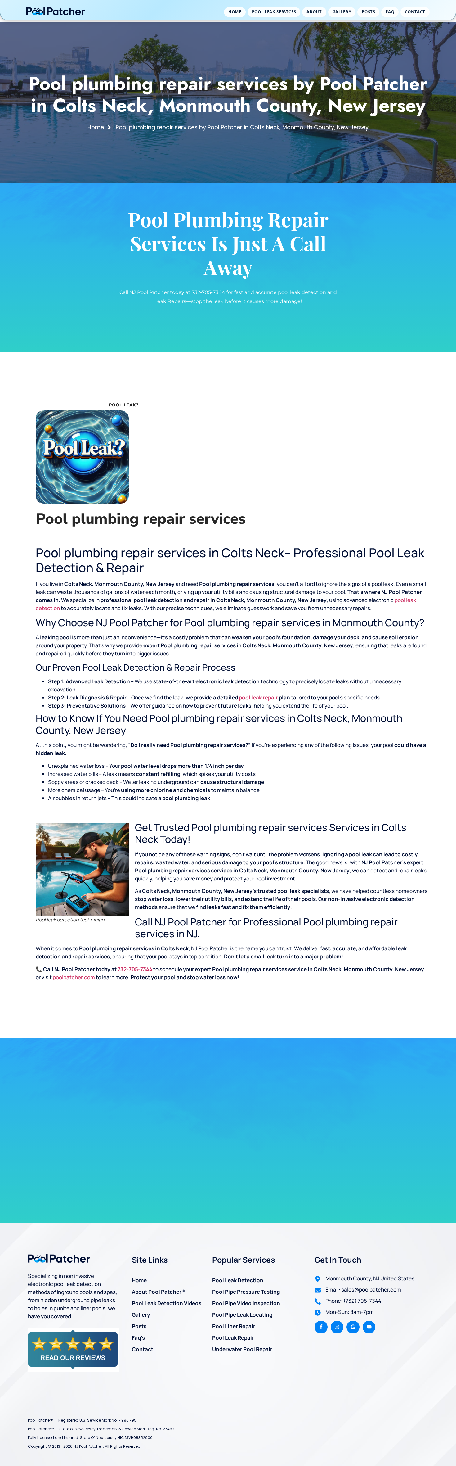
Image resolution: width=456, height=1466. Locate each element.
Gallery (342, 12)
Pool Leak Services (274, 12)
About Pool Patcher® (158, 1291)
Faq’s (138, 1337)
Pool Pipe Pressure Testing (246, 1291)
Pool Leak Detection (237, 1280)
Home (234, 12)
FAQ (390, 12)
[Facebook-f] (321, 1327)
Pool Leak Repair (233, 1337)
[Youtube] (369, 1327)
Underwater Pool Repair (242, 1349)
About (314, 12)
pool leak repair (258, 697)
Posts (368, 12)
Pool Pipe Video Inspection (246, 1303)
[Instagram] (337, 1327)
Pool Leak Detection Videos (166, 1303)
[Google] (353, 1327)
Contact (415, 12)
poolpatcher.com (74, 977)
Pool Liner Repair (233, 1326)
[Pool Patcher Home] (55, 12)
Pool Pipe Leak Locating (242, 1314)
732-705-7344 (135, 969)
